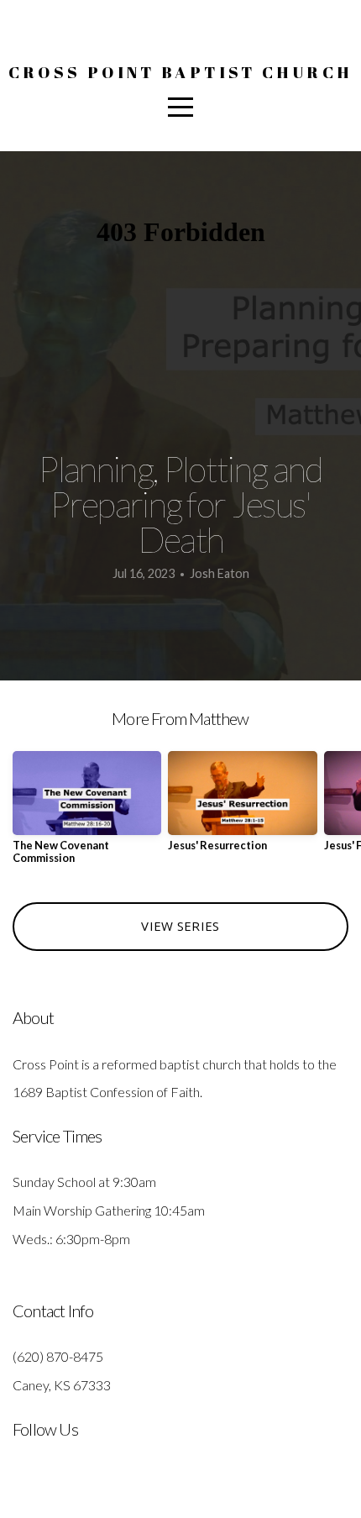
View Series (180, 925)
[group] (87, 814)
